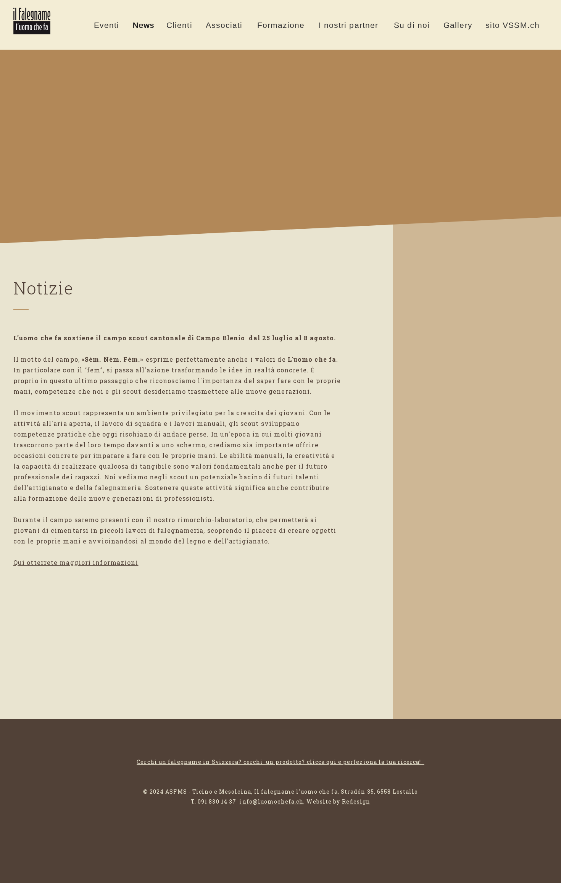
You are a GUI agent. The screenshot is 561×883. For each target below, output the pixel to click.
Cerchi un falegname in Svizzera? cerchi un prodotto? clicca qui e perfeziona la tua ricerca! (280, 761)
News (143, 25)
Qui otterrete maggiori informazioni (76, 562)
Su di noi (412, 25)
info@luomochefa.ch (271, 801)
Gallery (457, 25)
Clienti (179, 25)
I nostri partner (349, 25)
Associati (224, 25)
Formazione (281, 25)
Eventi (106, 25)
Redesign (356, 801)
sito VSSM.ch (512, 25)
